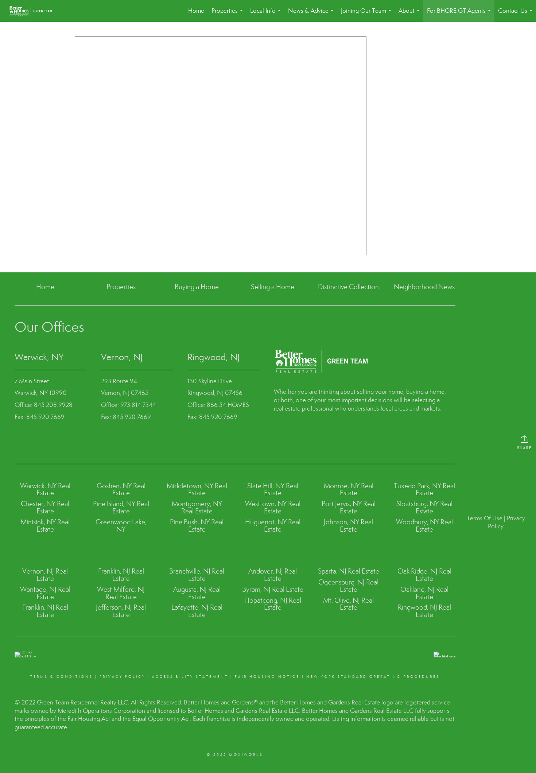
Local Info (267, 14)
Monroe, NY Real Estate (348, 489)
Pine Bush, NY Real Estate (197, 525)
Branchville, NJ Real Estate (196, 575)
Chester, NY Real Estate (45, 507)
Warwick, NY (39, 357)
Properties (228, 14)
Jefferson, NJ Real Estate (121, 611)
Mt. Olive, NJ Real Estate (348, 604)
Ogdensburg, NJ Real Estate (348, 586)
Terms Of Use (484, 518)
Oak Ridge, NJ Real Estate (424, 575)
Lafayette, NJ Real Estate (196, 611)
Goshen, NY (114, 486)
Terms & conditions (61, 677)
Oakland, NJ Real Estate (424, 593)
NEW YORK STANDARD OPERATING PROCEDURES (373, 677)
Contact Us (516, 14)
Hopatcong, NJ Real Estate (272, 604)
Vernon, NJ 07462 (124, 393)
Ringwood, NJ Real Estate (424, 611)
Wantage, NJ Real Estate (45, 593)
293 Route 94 (119, 381)
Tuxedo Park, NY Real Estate (424, 489)
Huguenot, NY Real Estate (272, 525)
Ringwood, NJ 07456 (214, 393)
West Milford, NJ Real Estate (121, 593)
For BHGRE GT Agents (460, 14)
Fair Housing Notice (267, 677)
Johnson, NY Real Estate (348, 525)
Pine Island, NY (115, 504)
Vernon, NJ (122, 357)
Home (196, 11)
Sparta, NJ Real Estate (348, 571)
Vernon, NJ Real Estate (45, 575)
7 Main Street (32, 381)
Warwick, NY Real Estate (45, 489)
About (411, 14)
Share (524, 447)
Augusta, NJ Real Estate (197, 593)
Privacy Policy (122, 677)
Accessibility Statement (190, 677)
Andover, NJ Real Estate (272, 575)
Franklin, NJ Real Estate (45, 611)
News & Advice (312, 14)
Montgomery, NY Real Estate (197, 507)
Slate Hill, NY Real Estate (272, 489)
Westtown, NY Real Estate (272, 507)
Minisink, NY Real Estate (45, 525)
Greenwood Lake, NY (121, 525)
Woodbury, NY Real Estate (424, 525)
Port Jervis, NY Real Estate (349, 507)
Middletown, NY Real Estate (197, 489)
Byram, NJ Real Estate (272, 589)
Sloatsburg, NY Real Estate (424, 507)
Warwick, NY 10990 (41, 393)
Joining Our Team (367, 14)
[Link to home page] (34, 11)
